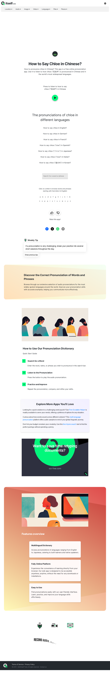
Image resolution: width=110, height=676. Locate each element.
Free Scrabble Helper (77, 410)
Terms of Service (18, 664)
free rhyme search (69, 424)
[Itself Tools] (55, 633)
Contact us (43, 667)
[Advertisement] (55, 28)
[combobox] (55, 176)
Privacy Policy (30, 664)
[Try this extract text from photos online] (55, 457)
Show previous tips (31, 255)
